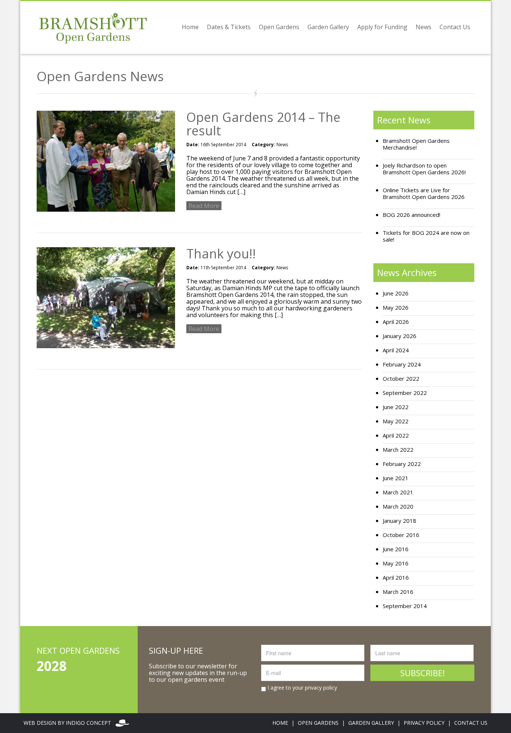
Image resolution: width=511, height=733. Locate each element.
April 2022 (396, 435)
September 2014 (405, 606)
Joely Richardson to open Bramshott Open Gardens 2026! (424, 169)
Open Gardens (279, 27)
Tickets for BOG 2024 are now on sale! (426, 236)
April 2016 (396, 577)
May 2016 (396, 563)
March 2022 (398, 449)
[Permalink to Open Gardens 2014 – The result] (106, 160)
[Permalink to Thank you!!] (106, 297)
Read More (204, 206)
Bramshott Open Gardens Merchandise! (416, 144)
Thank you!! (221, 253)
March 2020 (398, 506)
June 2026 (396, 293)
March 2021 (398, 492)
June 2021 (396, 478)
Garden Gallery (328, 27)
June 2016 (396, 549)
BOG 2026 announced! (411, 214)
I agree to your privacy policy (301, 687)
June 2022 (396, 407)
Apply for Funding (382, 27)
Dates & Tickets (229, 27)
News (423, 27)
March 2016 (398, 591)
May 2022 (396, 421)
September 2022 (405, 392)
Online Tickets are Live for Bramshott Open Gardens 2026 (424, 193)
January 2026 (399, 336)
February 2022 (402, 463)
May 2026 (396, 307)
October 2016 (401, 535)
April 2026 (396, 321)
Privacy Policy (424, 722)
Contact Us (455, 27)
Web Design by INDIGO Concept (70, 722)
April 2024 (396, 350)
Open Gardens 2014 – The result (263, 123)
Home (190, 27)
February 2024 (402, 364)
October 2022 (401, 378)
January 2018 (399, 520)
